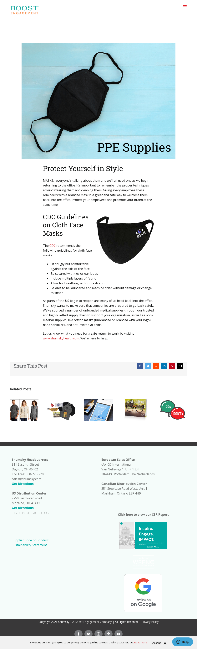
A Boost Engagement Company (92, 622)
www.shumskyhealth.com (61, 338)
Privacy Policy (150, 622)
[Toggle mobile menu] (185, 7)
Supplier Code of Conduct (30, 540)
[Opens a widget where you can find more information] (182, 642)
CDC (52, 245)
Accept (156, 642)
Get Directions (23, 484)
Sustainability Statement (29, 545)
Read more (140, 642)
